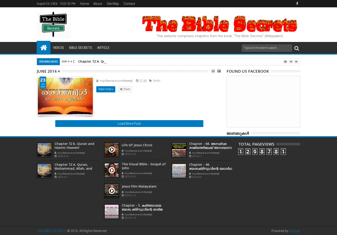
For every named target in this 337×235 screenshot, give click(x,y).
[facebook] (297, 3)
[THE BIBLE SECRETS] (43, 47)
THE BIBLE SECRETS (51, 231)
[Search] (296, 48)
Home (84, 4)
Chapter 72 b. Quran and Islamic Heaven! (74, 145)
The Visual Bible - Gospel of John (144, 166)
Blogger (294, 231)
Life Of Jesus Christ (137, 145)
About (97, 4)
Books (156, 80)
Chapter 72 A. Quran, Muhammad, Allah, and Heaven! (73, 168)
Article (103, 48)
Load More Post (129, 123)
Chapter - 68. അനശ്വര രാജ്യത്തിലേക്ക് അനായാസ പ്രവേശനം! (210, 147)
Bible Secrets (80, 48)
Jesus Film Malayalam (139, 186)
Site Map (113, 4)
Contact (129, 4)
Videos (58, 48)
